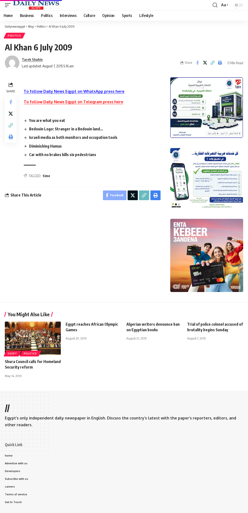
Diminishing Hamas (45, 146)
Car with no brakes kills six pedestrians (62, 154)
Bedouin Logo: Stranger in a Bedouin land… (66, 128)
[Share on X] (205, 63)
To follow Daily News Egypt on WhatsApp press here (74, 91)
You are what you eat (47, 120)
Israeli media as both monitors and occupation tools (73, 137)
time (46, 176)
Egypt (12, 353)
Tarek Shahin (32, 59)
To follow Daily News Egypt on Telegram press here (73, 101)
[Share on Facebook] (197, 63)
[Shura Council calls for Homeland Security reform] (33, 338)
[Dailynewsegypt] (36, 5)
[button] (9, 5)
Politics (14, 35)
